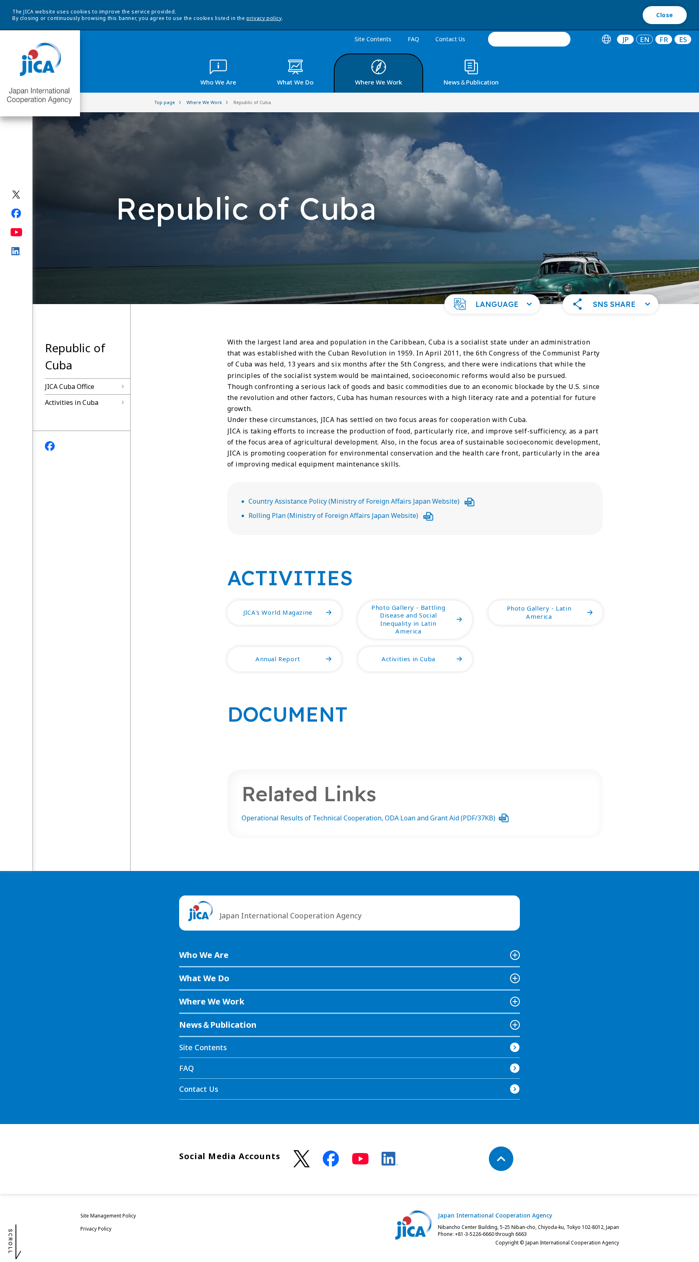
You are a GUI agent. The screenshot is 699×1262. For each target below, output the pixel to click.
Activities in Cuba (71, 402)
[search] (529, 39)
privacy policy (264, 18)
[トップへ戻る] (501, 1158)
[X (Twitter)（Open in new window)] (16, 194)
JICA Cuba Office (69, 386)
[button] (492, 304)
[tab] (606, 39)
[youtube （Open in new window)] (360, 1159)
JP (625, 39)
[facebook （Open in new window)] (331, 1159)
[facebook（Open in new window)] (16, 213)
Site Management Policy (108, 1215)
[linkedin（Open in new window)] (16, 251)
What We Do (204, 978)
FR (663, 39)
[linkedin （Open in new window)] (390, 1159)
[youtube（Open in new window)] (16, 232)
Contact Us (450, 39)
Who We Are (204, 954)
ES (683, 39)
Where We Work (211, 1001)
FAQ (413, 39)
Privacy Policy (95, 1228)
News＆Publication (218, 1024)
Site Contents (373, 39)
